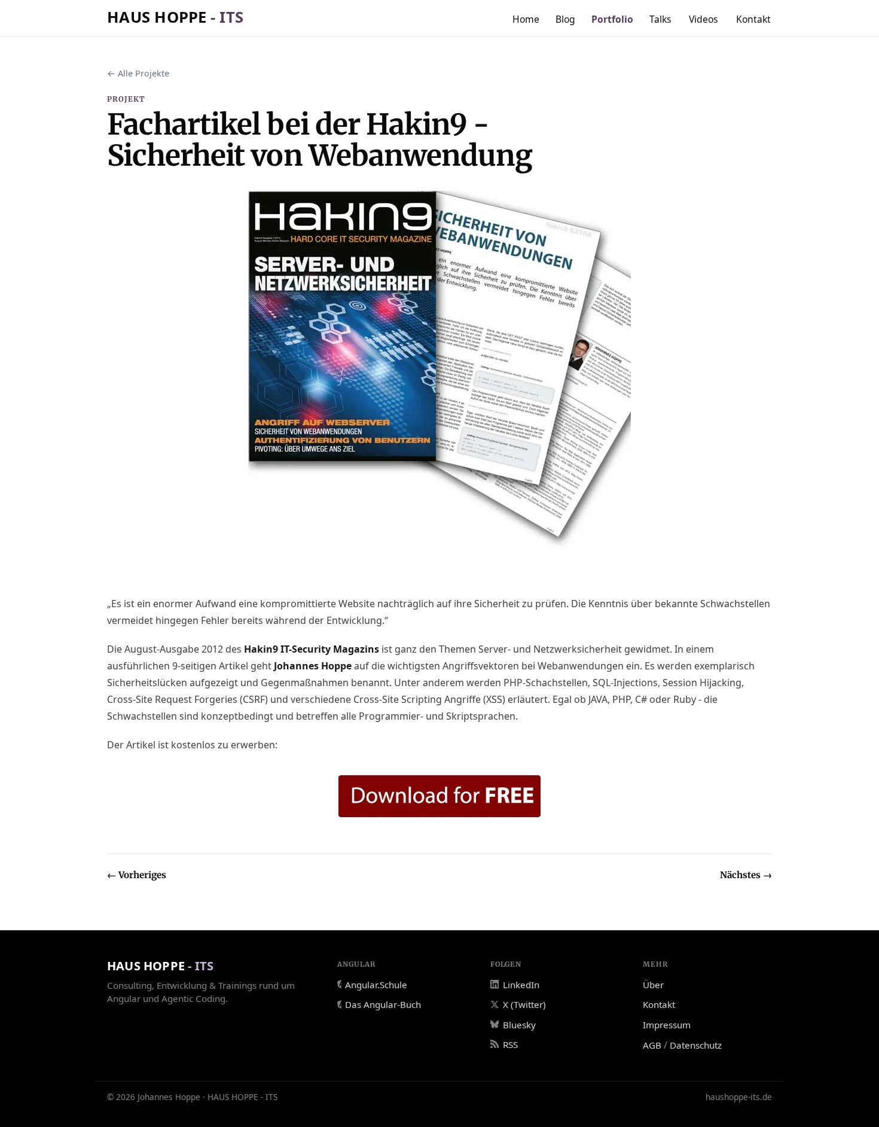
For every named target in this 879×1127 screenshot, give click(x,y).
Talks (660, 19)
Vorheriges (136, 875)
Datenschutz (696, 1045)
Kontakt (753, 19)
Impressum (667, 1025)
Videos (703, 19)
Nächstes (746, 875)
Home (525, 19)
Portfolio (612, 19)
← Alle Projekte (138, 73)
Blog (565, 19)
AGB (652, 1045)
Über (653, 985)
